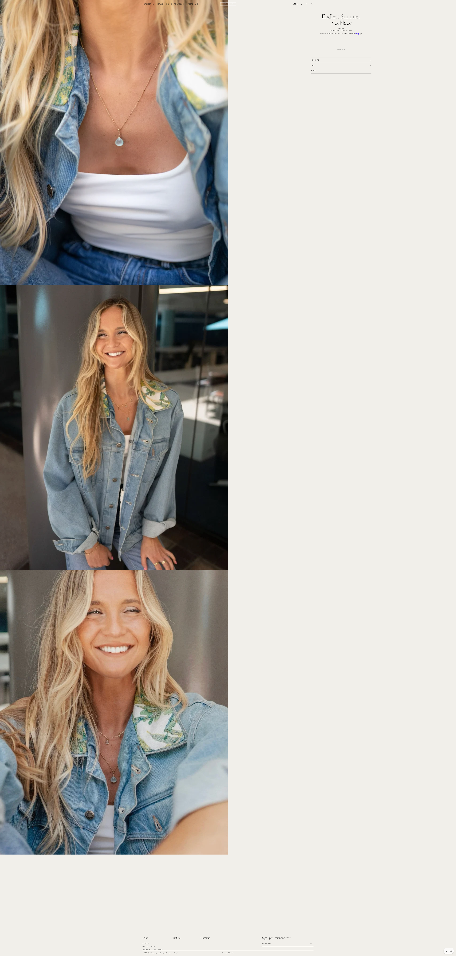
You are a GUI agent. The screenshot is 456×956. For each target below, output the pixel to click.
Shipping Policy (148, 946)
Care (312, 65)
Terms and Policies (228, 953)
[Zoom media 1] (114, 142)
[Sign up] (311, 943)
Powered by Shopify (172, 953)
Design (313, 71)
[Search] (301, 4)
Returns (145, 943)
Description (315, 60)
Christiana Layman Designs (156, 953)
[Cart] (311, 4)
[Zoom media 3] (114, 712)
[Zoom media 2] (114, 427)
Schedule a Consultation (152, 949)
